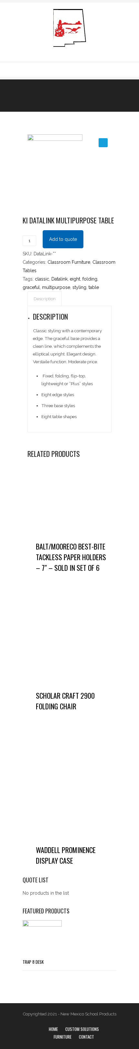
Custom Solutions (82, 1029)
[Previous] (67, 95)
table (94, 287)
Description (45, 298)
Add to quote (63, 239)
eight (75, 279)
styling (79, 287)
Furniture (62, 1037)
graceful (31, 287)
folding (89, 279)
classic (42, 279)
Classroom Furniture (69, 262)
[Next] (80, 95)
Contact (86, 1037)
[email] (112, 69)
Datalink (59, 279)
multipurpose (56, 287)
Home (53, 1029)
